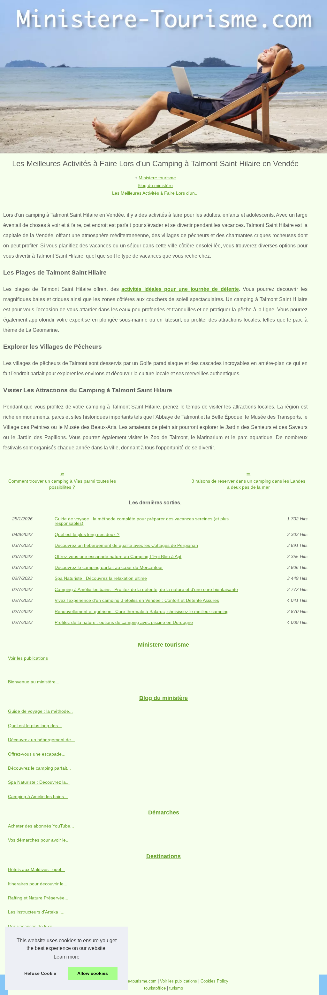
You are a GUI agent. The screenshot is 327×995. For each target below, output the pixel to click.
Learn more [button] (67, 957)
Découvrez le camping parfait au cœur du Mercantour (109, 567)
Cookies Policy (214, 981)
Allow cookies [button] (92, 973)
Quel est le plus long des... (35, 725)
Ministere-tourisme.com (134, 981)
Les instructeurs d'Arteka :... (36, 911)
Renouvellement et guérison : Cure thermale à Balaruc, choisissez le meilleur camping (142, 611)
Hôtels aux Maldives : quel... (36, 869)
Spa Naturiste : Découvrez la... (39, 782)
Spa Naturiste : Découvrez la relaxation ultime (101, 578)
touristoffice (155, 988)
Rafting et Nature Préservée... (38, 897)
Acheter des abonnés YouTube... (41, 825)
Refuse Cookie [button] (40, 973)
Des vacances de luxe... (32, 926)
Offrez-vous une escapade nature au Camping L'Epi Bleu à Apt (118, 556)
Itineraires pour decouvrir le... (37, 883)
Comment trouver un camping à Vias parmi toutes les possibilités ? (62, 484)
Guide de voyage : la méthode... (40, 711)
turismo (176, 988)
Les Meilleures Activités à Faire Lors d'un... (155, 193)
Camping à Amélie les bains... (38, 796)
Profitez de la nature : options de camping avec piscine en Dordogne (124, 622)
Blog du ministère (155, 185)
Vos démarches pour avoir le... (39, 840)
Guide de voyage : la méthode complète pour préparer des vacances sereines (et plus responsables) (142, 521)
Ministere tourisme (157, 177)
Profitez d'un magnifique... (34, 940)
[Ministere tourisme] (163, 76)
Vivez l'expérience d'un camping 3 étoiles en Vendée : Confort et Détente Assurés (137, 600)
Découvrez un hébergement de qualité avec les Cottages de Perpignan (126, 545)
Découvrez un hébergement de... (41, 739)
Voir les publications (28, 658)
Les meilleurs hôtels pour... (35, 954)
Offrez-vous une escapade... (36, 754)
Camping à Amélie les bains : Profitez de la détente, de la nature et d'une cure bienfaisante (146, 589)
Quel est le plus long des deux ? (87, 534)
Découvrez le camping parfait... (39, 768)
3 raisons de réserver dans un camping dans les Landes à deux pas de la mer (248, 484)
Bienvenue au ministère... (33, 681)
